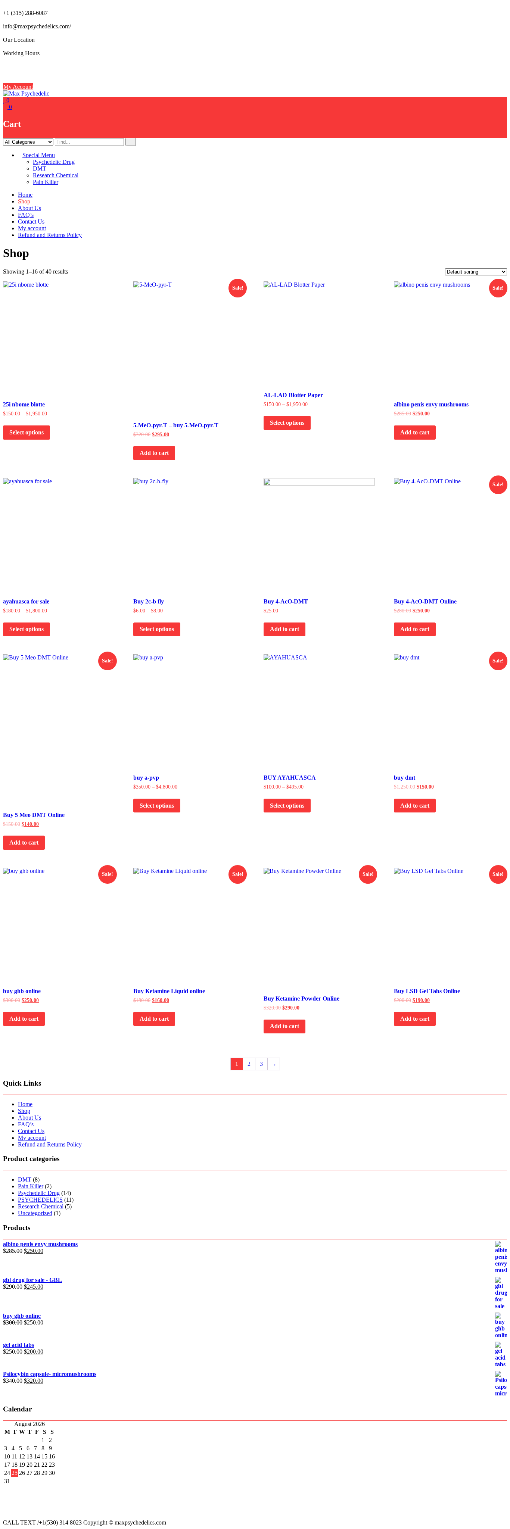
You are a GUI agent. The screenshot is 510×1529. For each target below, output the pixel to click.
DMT (39, 168)
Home (25, 194)
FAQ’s (26, 215)
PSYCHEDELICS (40, 1199)
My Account (18, 87)
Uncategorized (35, 1213)
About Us (29, 208)
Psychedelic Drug (54, 162)
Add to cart (154, 453)
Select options (26, 432)
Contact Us (31, 221)
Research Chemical (55, 175)
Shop (24, 201)
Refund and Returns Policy (50, 235)
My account (32, 228)
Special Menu (38, 155)
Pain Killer (45, 182)
